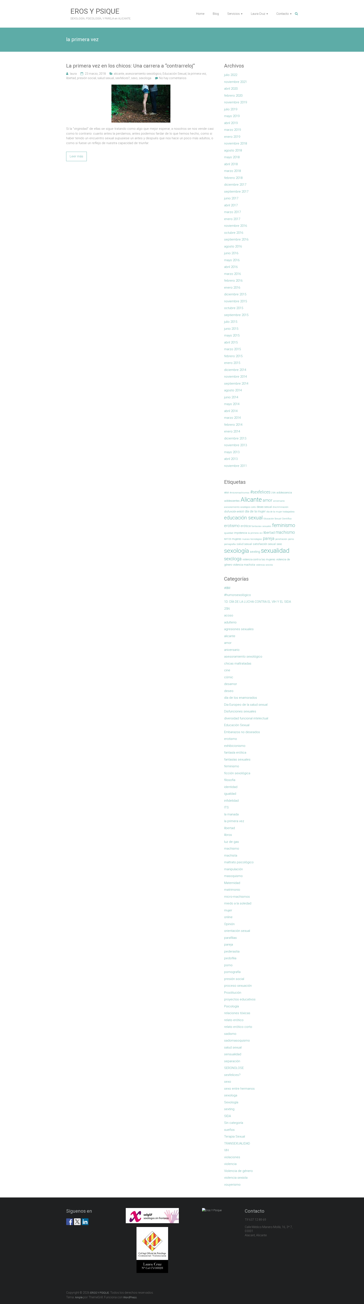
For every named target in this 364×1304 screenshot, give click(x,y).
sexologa (145, 78)
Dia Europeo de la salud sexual (246, 705)
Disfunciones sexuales (240, 711)
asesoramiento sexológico (143, 73)
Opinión (229, 924)
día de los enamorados (240, 698)
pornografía (232, 972)
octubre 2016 (233, 233)
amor (267, 500)
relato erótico (234, 1020)
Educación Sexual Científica (278, 518)
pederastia (232, 951)
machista (230, 855)
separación (232, 1061)
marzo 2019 (232, 130)
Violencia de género (238, 1171)
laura (73, 73)
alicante (119, 73)
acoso (228, 615)
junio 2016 (231, 253)
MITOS (227, 539)
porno (291, 539)
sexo (134, 78)
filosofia (229, 780)
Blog (216, 13)
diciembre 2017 (235, 184)
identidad (230, 787)
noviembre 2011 (235, 466)
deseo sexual (264, 506)
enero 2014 (232, 431)
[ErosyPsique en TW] (77, 1221)
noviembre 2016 (235, 226)
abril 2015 (231, 342)
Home (200, 13)
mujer (228, 910)
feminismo (283, 525)
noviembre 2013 (235, 445)
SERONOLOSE (234, 1068)
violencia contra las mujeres (258, 559)
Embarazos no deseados (242, 732)
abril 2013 (231, 459)
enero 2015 (232, 363)
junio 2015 (231, 329)
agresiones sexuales (239, 629)
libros (228, 835)
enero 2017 (232, 219)
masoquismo (233, 876)
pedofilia (230, 958)
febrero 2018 (233, 178)
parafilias (230, 938)
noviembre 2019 (235, 102)
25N (273, 492)
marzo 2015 (232, 349)
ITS (226, 807)
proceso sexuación (238, 986)
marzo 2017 (232, 212)
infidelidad (231, 801)
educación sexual (243, 518)
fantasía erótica (235, 752)
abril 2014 (231, 411)
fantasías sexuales (261, 526)
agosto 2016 (233, 246)
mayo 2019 (232, 116)
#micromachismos (239, 492)
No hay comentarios (172, 78)
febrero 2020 (233, 95)
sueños (229, 1130)
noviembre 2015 (235, 301)
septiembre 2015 (236, 315)
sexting (255, 552)
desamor (230, 684)
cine (227, 670)
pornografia (230, 544)
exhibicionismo (234, 746)
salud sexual (105, 78)
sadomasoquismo (237, 1040)
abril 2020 (231, 89)
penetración (281, 539)
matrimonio (232, 890)
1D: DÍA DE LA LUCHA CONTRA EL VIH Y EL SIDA (257, 602)
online (228, 917)
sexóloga (233, 558)
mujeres (236, 539)
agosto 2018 (233, 150)
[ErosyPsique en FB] (69, 1221)
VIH (226, 1150)
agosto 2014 (233, 390)
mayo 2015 (232, 335)
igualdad (228, 533)
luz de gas (231, 842)
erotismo (232, 525)
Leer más (76, 156)
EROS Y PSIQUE (94, 11)
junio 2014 (231, 397)
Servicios (233, 13)
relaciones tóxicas (237, 1013)
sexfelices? (122, 78)
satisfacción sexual (264, 544)
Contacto (282, 13)
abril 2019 (231, 123)
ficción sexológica (237, 773)
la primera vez (197, 73)
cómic (228, 677)
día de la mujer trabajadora (280, 511)
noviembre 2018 (235, 143)
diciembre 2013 (235, 438)
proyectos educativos (240, 999)
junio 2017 (231, 198)
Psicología (231, 1006)
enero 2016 (232, 287)
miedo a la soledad (237, 903)
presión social (86, 78)
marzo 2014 (232, 418)
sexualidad (275, 550)
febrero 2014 (233, 425)
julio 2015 (230, 322)
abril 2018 (231, 164)
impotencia (240, 532)
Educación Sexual (174, 73)
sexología (236, 550)
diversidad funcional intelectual (246, 718)
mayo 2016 (232, 260)
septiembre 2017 (236, 191)
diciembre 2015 (235, 294)
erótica (246, 526)
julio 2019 (230, 109)
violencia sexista (264, 564)
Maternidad (232, 883)
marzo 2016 (232, 274)
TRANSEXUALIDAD (237, 1143)
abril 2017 (231, 205)
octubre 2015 (233, 308)
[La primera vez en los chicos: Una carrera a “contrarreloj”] (140, 87)
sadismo (230, 1034)
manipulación (233, 869)
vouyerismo (232, 1184)
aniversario (279, 501)
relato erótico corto (238, 1027)
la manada (231, 814)
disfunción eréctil (234, 511)
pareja (268, 538)
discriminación (280, 507)
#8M (226, 492)
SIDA (227, 1116)
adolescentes (232, 500)
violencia (230, 1164)
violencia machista (244, 564)
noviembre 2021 (235, 82)
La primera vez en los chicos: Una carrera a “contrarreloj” (130, 66)
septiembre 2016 (236, 239)
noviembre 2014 (235, 376)
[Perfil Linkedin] (85, 1221)
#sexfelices (260, 492)
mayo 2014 (232, 404)
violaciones (232, 1157)
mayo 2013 (232, 452)
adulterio (230, 622)
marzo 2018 (232, 171)
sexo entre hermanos (239, 1088)
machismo (285, 532)
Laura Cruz (258, 13)
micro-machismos (237, 897)
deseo (228, 691)
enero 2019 (232, 137)
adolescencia (284, 492)
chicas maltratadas (237, 663)
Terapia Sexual (234, 1136)
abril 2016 (231, 267)
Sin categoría (233, 1123)
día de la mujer (255, 511)
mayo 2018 (232, 157)
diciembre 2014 (235, 370)
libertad (71, 78)
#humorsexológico (237, 595)
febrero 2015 (233, 356)
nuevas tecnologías (252, 539)
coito (253, 507)
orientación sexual (237, 931)
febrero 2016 (233, 280)
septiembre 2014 (236, 383)
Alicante (251, 499)
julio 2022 (230, 75)
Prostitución (232, 993)
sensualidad (232, 1054)
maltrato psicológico (239, 862)
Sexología (231, 1102)
